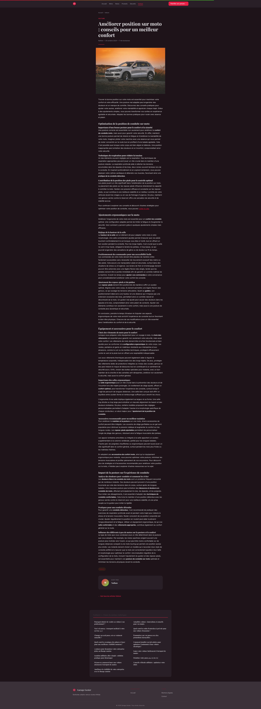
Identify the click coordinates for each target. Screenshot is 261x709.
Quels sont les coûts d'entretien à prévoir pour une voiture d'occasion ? (149, 630)
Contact (164, 696)
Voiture (140, 3)
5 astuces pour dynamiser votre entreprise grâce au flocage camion (109, 650)
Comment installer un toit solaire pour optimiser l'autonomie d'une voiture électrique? (147, 644)
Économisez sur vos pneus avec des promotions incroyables (145, 636)
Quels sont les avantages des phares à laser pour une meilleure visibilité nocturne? (109, 643)
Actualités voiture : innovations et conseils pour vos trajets (148, 623)
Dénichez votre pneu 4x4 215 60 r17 (145, 658)
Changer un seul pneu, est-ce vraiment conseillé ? (108, 636)
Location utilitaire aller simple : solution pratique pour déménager (108, 657)
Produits (125, 3)
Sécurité (133, 3)
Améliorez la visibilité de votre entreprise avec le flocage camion (109, 670)
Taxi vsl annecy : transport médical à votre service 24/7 (109, 630)
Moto (111, 3)
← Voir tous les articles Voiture (109, 596)
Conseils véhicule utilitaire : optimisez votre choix (149, 663)
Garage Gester (84, 689)
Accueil (104, 3)
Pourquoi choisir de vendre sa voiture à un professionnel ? (109, 623)
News (117, 3)
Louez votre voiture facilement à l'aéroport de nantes (149, 652)
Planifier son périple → (178, 3)
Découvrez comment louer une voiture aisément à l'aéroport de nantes (108, 663)
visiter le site (144, 209)
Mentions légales (167, 693)
